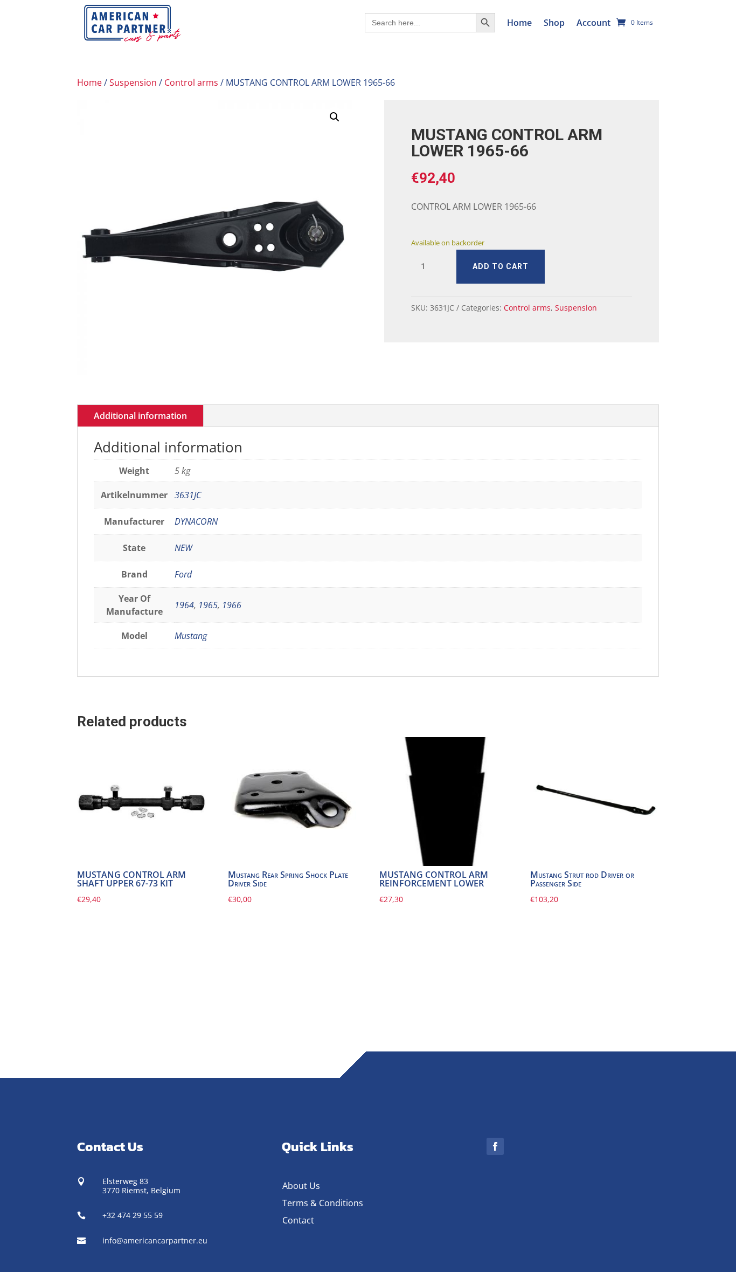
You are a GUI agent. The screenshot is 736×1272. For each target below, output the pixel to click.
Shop (554, 23)
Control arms (191, 82)
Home (519, 23)
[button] (334, 117)
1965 (208, 605)
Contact (298, 1220)
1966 (231, 605)
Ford (183, 574)
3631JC (188, 495)
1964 (184, 605)
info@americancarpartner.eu (154, 1240)
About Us (301, 1186)
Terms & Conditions (322, 1203)
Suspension (133, 82)
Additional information (140, 416)
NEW (183, 548)
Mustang (191, 636)
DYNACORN (196, 521)
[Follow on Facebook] (495, 1146)
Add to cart (501, 266)
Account (593, 23)
